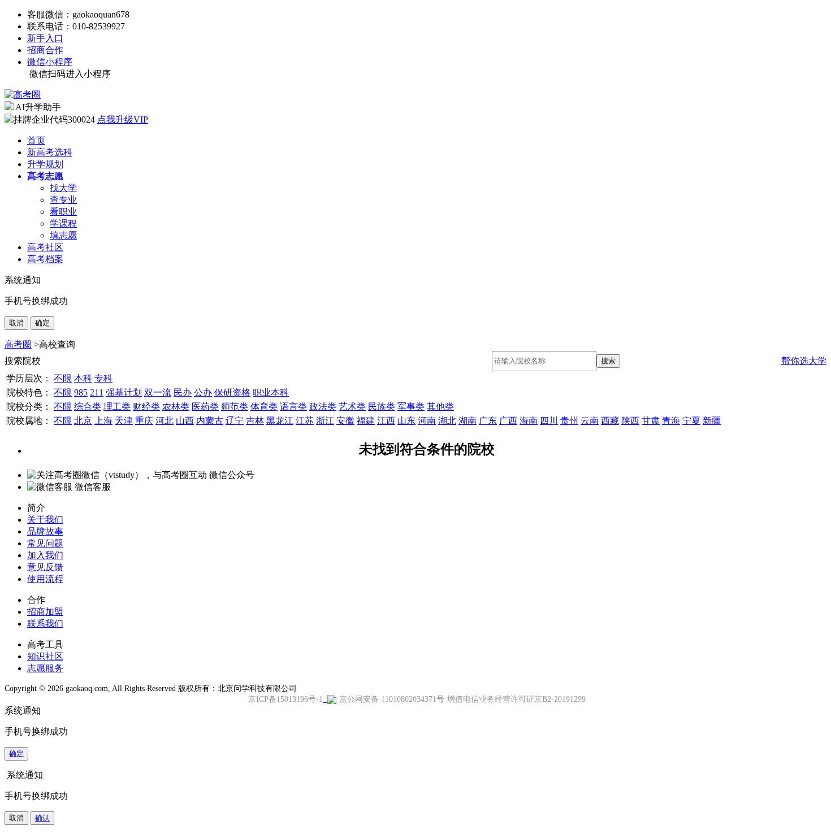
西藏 (610, 420)
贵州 (569, 420)
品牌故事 (45, 531)
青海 (671, 420)
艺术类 (352, 406)
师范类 (234, 406)
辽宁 (235, 420)
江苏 (305, 420)
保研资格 (232, 392)
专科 (103, 378)
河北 (164, 420)
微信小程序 (49, 62)
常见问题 (45, 543)
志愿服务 (45, 668)
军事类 (411, 406)
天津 (124, 420)
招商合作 (45, 50)
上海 (103, 420)
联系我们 (45, 623)
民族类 (381, 406)
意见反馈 (45, 567)
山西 (185, 420)
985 (81, 392)
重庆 (144, 420)
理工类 (117, 406)
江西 (386, 420)
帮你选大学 (803, 361)
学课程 (63, 223)
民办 (183, 392)
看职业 (63, 211)
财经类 (146, 406)
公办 (203, 392)
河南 (427, 420)
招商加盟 (45, 611)
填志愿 (63, 235)
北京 (83, 420)
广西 (508, 420)
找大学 (63, 188)
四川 (549, 420)
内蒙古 (209, 420)
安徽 (345, 420)
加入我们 (45, 555)
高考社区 (45, 247)
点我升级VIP (122, 119)
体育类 (264, 406)
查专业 (63, 200)
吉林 (255, 420)
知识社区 (45, 656)
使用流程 (45, 579)
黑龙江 (279, 420)
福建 (366, 420)
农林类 (175, 406)
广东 (488, 420)
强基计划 (124, 392)
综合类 (87, 406)
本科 (83, 378)
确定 (42, 323)
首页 (36, 140)
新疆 (712, 420)
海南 (529, 420)
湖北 (447, 420)
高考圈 (18, 344)
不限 (63, 378)
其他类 (440, 406)
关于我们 (45, 519)
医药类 (205, 406)
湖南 (467, 420)
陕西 (630, 420)
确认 (42, 818)
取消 (16, 323)
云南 (590, 420)
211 (96, 392)
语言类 (293, 406)
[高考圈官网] (23, 94)
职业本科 (271, 392)
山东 (406, 420)
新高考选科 (49, 152)
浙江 (325, 420)
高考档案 (45, 259)
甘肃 (651, 420)
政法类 (322, 406)
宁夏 (691, 420)
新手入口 (45, 38)
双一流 (157, 392)
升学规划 (45, 164)
